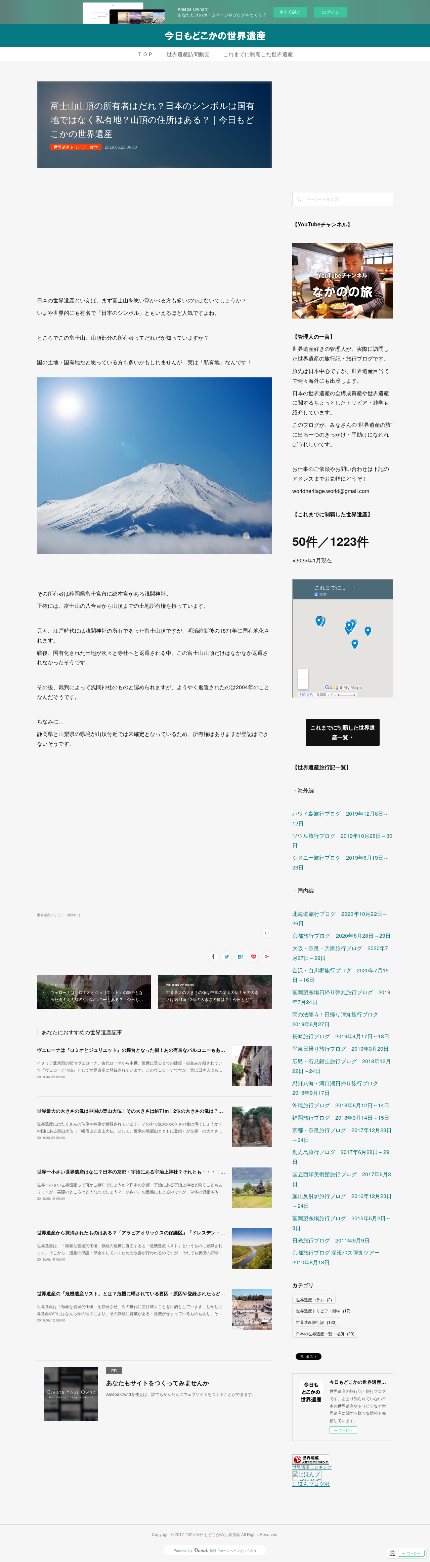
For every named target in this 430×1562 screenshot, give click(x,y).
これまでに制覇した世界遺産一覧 (342, 732)
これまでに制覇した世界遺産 (258, 54)
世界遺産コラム (314, 1299)
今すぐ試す (290, 11)
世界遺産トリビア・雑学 (76, 147)
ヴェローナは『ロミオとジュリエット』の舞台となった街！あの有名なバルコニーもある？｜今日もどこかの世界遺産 (161, 1049)
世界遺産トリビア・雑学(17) (58, 915)
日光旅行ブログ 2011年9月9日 (331, 1240)
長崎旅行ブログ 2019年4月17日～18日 (340, 1036)
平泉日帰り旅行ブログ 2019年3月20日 (340, 1048)
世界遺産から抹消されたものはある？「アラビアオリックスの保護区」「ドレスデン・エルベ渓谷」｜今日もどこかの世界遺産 (171, 1232)
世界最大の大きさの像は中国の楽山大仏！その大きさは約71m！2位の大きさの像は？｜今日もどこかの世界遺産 (156, 1110)
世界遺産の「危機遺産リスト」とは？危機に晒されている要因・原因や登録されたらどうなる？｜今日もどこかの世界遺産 (166, 1293)
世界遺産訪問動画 (188, 54)
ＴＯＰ (145, 54)
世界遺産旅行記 (316, 1322)
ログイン (330, 12)
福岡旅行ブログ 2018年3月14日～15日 (340, 1117)
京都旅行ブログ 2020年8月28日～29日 (341, 935)
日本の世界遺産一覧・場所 (325, 1333)
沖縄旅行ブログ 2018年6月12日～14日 (340, 1105)
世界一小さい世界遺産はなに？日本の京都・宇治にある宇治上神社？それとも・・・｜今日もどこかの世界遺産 (154, 1171)
